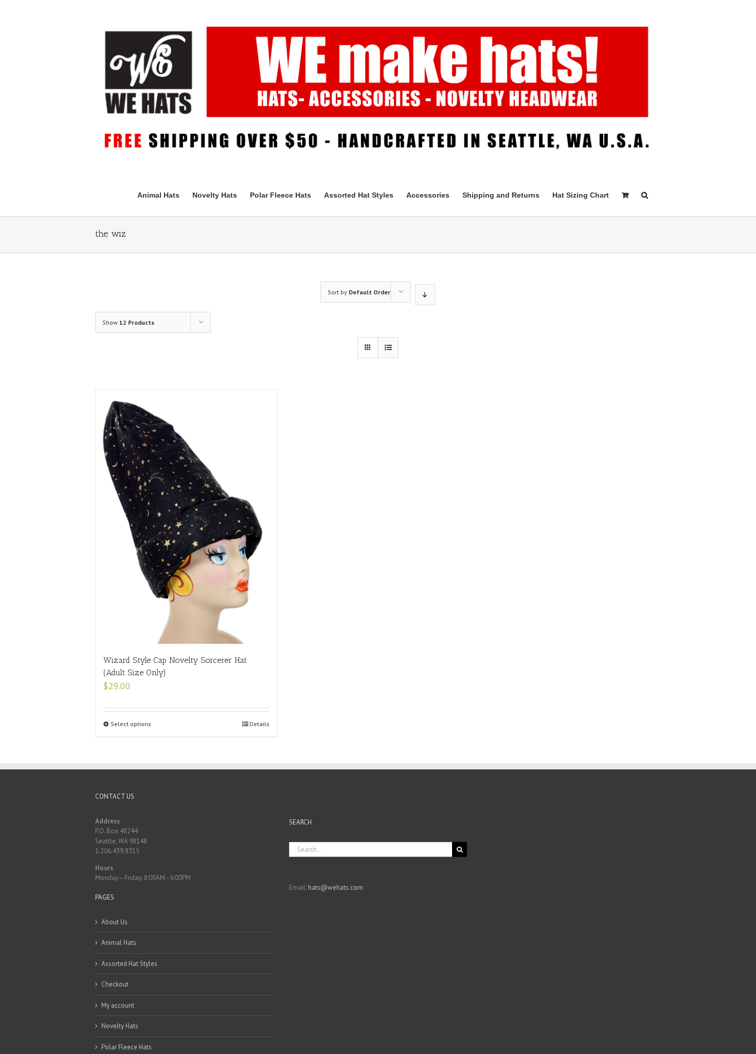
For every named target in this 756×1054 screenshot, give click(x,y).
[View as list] (388, 348)
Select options (131, 724)
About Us (114, 922)
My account (117, 1005)
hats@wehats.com (335, 887)
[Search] (644, 194)
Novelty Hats (119, 1026)
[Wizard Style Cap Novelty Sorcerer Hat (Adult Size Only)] (186, 517)
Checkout (115, 984)
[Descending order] (425, 294)
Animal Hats (118, 942)
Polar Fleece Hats (126, 1047)
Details (259, 724)
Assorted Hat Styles (129, 963)
